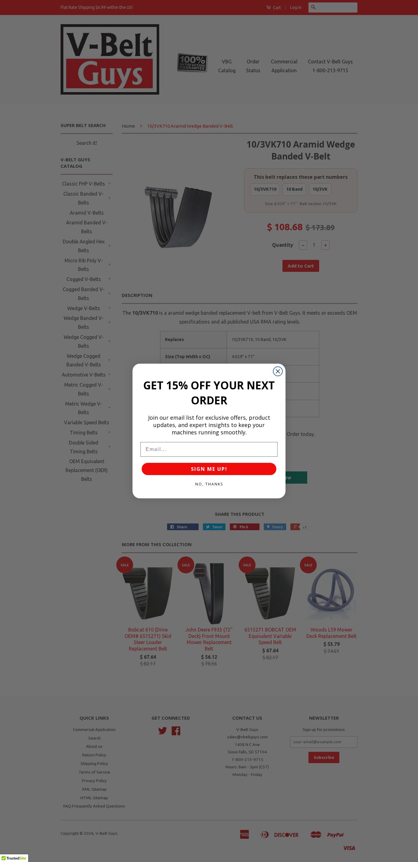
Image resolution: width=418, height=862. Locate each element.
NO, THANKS (209, 484)
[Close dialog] (277, 371)
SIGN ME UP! (209, 469)
